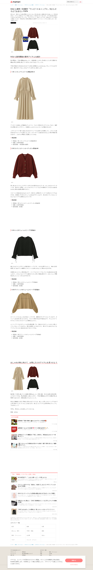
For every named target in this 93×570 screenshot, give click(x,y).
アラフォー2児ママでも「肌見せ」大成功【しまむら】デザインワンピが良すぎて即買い (37, 485)
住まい (50, 555)
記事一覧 (12, 555)
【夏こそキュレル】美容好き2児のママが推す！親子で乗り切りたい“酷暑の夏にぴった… (37, 444)
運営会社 (24, 551)
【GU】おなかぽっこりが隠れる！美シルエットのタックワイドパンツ (36, 509)
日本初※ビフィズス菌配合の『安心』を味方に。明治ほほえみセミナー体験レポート (37, 435)
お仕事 (50, 553)
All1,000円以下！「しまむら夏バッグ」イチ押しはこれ (32, 477)
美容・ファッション (53, 551)
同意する (74, 560)
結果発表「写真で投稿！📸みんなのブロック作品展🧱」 (33, 420)
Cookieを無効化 (74, 564)
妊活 (41, 551)
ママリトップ (13, 551)
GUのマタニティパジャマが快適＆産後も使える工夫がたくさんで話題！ (37, 493)
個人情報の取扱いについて (27, 553)
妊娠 (41, 553)
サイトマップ (13, 553)
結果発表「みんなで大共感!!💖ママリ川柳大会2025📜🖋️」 (33, 428)
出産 (41, 555)
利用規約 (24, 555)
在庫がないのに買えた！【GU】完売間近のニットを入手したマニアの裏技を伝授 (37, 501)
